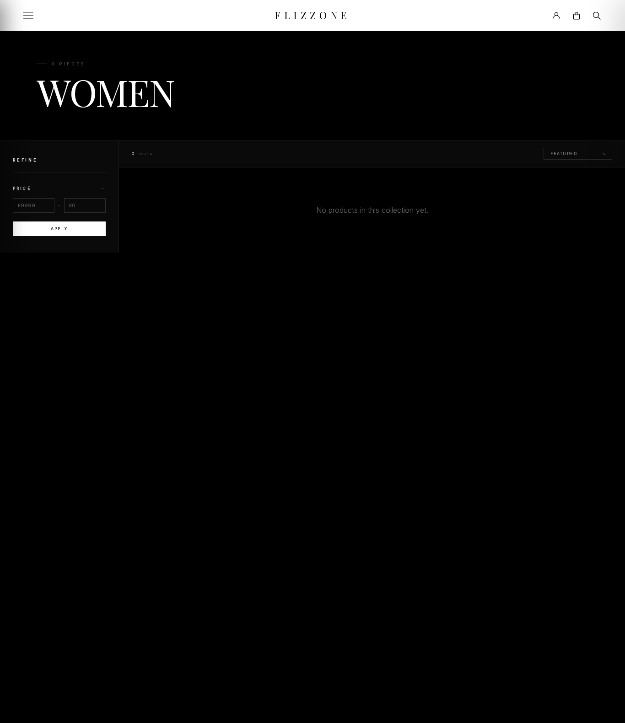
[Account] (556, 15)
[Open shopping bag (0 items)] (576, 15)
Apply (59, 229)
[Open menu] (28, 15)
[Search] (597, 15)
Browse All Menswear (372, 234)
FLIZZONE (312, 15)
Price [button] (59, 188)
